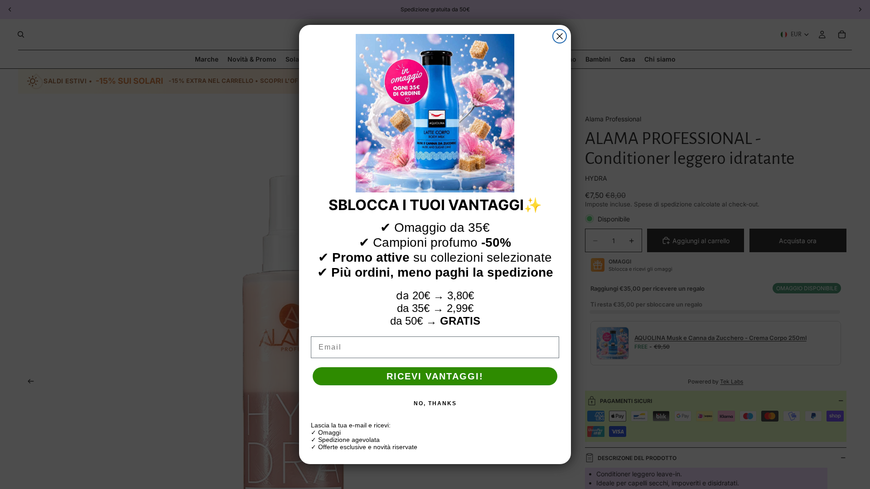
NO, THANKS (435, 403)
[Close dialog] (559, 36)
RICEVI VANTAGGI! (435, 376)
